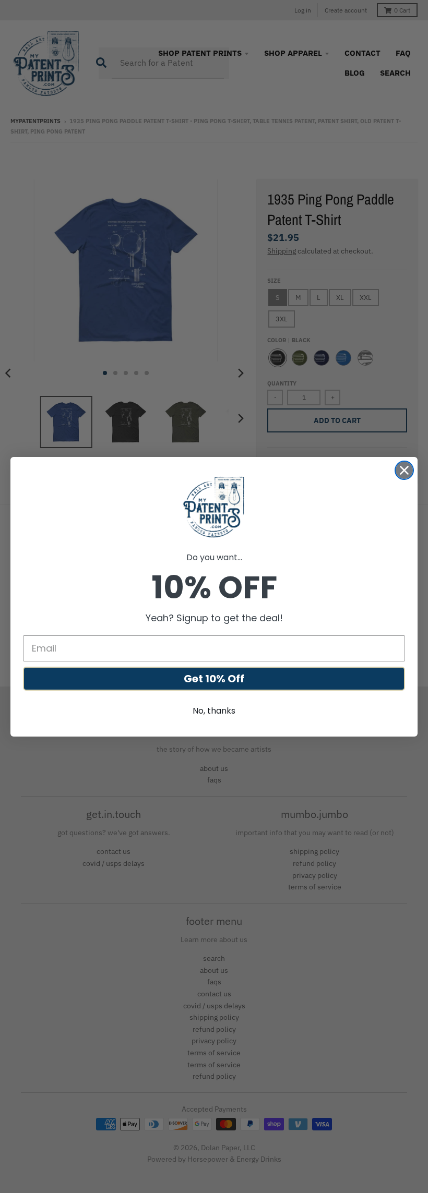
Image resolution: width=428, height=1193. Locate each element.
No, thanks (214, 711)
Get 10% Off (214, 678)
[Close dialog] (404, 470)
